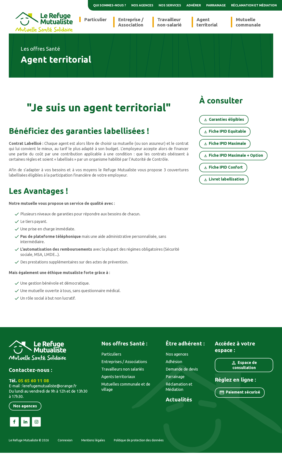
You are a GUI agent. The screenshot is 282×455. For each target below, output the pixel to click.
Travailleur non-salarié (169, 22)
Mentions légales (93, 440)
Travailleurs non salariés (122, 369)
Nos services (170, 5)
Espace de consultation (244, 365)
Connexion (65, 440)
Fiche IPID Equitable (227, 131)
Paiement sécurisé (239, 392)
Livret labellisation (226, 179)
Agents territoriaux (118, 376)
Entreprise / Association (130, 22)
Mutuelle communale (248, 22)
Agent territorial (207, 22)
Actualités (179, 400)
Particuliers (111, 354)
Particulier (95, 19)
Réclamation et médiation (254, 5)
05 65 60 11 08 (33, 380)
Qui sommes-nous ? (109, 5)
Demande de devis (182, 369)
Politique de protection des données (139, 440)
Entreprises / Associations (124, 361)
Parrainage (216, 5)
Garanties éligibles (226, 119)
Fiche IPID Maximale (227, 143)
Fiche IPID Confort (226, 167)
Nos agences (142, 5)
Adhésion (174, 361)
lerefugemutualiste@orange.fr (49, 386)
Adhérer (193, 5)
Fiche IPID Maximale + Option (236, 155)
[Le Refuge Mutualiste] (44, 21)
